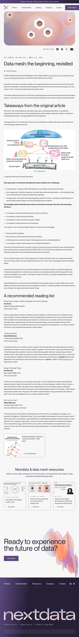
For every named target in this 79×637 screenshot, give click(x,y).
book (67, 359)
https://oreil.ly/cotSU (10, 375)
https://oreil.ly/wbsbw (11, 341)
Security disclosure (44, 624)
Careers (59, 8)
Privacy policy (10, 624)
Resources (36, 584)
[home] (6, 7)
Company (49, 8)
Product (14, 8)
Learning (38, 8)
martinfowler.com (41, 171)
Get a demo (11, 558)
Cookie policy (26, 624)
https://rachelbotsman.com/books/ (15, 408)
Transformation (26, 8)
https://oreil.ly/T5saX (10, 309)
